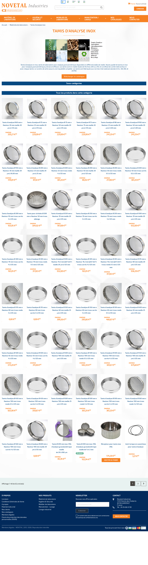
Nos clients (6, 510)
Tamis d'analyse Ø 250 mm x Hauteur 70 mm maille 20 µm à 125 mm (61, 216)
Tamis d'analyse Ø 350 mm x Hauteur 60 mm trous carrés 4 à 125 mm (86, 310)
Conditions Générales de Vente (13, 502)
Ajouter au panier (111, 460)
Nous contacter (121, 516)
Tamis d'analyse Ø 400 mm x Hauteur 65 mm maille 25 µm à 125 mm (135, 310)
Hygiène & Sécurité (46, 502)
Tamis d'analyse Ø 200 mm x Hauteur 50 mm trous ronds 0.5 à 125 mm (111, 171)
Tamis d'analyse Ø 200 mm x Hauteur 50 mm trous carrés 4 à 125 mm (12, 216)
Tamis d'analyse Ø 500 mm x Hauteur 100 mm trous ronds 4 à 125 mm (86, 401)
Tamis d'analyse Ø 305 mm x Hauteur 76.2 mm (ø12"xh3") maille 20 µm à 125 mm (61, 262)
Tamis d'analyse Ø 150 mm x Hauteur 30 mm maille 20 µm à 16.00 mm (12, 171)
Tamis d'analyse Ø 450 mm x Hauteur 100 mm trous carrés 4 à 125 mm (37, 401)
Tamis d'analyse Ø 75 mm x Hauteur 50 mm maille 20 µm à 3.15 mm (62, 125)
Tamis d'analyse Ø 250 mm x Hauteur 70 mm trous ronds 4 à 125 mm (110, 216)
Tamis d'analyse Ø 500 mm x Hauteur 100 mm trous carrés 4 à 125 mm (111, 401)
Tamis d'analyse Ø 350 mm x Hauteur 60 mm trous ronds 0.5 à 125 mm (110, 310)
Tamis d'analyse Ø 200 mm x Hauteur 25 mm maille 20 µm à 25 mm (37, 171)
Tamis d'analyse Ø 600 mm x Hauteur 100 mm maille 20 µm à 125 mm (37, 447)
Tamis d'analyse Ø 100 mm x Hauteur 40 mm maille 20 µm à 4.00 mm (135, 125)
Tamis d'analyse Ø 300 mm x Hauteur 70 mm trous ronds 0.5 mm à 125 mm (37, 262)
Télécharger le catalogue (74, 76)
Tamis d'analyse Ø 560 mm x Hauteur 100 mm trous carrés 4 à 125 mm (12, 447)
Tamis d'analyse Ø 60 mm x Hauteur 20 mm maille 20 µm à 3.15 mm (12, 125)
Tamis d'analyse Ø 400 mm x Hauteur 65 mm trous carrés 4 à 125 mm (37, 356)
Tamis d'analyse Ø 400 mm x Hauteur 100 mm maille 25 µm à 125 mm (61, 356)
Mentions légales (8, 515)
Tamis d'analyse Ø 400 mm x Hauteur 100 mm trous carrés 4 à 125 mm (111, 356)
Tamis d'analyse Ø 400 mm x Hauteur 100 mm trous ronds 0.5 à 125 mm (86, 356)
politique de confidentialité (86, 517)
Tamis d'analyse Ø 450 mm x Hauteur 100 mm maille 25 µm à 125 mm (135, 356)
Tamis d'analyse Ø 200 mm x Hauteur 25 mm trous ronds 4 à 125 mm (61, 171)
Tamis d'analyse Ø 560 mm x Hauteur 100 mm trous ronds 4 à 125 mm (135, 401)
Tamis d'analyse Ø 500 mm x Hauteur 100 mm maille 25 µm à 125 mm (61, 401)
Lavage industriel (45, 510)
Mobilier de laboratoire (47, 504)
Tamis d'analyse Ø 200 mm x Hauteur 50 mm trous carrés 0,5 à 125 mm (135, 171)
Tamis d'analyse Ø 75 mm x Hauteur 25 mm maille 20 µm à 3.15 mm (37, 125)
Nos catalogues (7, 512)
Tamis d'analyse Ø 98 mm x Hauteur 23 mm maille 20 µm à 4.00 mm (111, 125)
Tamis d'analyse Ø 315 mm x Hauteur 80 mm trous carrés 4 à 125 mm (37, 310)
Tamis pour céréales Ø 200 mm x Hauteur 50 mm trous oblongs (37, 216)
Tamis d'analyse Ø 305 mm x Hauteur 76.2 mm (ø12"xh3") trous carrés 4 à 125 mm (86, 262)
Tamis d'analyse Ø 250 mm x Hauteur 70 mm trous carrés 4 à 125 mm (86, 216)
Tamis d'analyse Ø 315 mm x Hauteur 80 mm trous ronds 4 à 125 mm (12, 310)
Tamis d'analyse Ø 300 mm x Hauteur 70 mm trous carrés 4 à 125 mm (12, 262)
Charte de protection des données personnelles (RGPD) (14, 518)
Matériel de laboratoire (47, 499)
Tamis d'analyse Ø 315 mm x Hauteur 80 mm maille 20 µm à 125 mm (135, 262)
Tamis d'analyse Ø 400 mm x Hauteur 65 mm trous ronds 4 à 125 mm (12, 356)
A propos (5, 504)
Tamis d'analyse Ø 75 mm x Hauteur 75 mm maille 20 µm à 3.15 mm (86, 125)
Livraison (5, 499)
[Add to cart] (26, 182)
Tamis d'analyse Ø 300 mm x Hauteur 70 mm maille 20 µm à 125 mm (135, 216)
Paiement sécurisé (8, 507)
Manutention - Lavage (47, 507)
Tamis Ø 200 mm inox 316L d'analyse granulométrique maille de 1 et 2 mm (86, 447)
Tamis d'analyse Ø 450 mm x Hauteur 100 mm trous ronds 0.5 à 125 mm (12, 401)
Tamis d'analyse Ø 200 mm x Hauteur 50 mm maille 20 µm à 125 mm (86, 171)
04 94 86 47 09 (126, 507)
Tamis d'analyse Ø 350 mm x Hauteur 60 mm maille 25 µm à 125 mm (61, 310)
